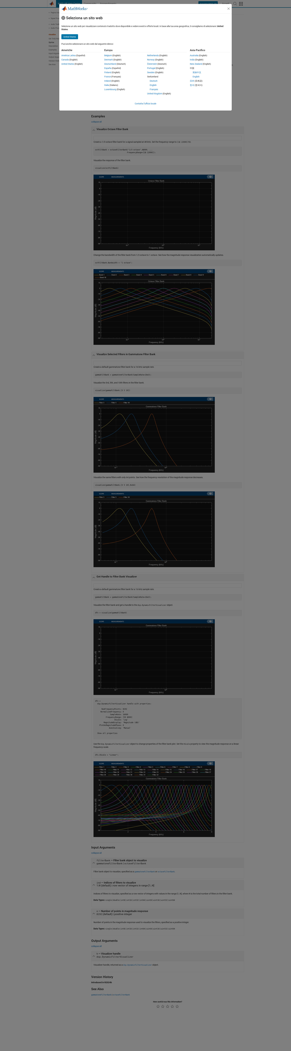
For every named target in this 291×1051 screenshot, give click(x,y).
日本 (192, 81)
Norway (151, 59)
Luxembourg (110, 89)
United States (67, 64)
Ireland (107, 81)
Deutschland (110, 64)
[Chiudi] (228, 9)
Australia (194, 55)
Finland (107, 72)
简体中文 (197, 72)
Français (154, 89)
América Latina (68, 55)
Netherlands (153, 55)
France (107, 76)
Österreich (152, 64)
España (107, 68)
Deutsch (153, 81)
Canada (65, 59)
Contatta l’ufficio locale (145, 103)
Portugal (151, 68)
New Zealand (196, 64)
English (153, 85)
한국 (192, 85)
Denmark (108, 59)
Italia (106, 85)
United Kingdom (154, 93)
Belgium (108, 55)
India (192, 59)
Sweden (151, 72)
